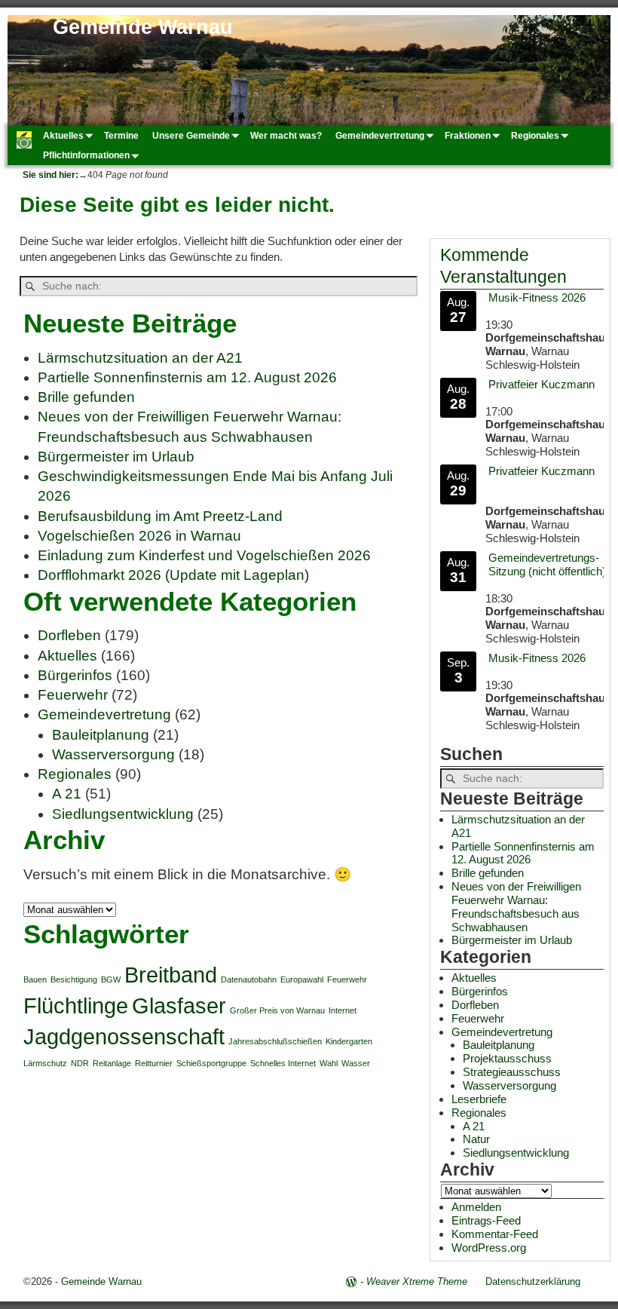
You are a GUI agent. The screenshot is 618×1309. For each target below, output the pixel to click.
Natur (476, 1139)
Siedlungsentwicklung (123, 814)
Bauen (35, 979)
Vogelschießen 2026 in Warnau (139, 536)
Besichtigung (73, 979)
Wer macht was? (286, 135)
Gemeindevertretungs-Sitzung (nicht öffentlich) (547, 564)
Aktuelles (63, 135)
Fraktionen (468, 135)
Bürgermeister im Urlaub (116, 456)
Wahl (329, 1063)
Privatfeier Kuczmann (541, 384)
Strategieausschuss (512, 1071)
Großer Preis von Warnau (277, 1010)
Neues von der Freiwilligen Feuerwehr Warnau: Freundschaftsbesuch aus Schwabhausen (516, 906)
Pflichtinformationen (86, 155)
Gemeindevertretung (379, 135)
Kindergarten (349, 1041)
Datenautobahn (249, 979)
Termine (121, 135)
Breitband (170, 974)
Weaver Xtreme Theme (416, 1281)
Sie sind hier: (50, 175)
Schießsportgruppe (211, 1063)
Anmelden (476, 1206)
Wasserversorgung (113, 754)
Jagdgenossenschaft (124, 1036)
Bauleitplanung (100, 735)
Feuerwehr (73, 695)
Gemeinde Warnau (143, 27)
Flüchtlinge (75, 1005)
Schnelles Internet (283, 1063)
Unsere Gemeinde (191, 135)
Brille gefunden (86, 397)
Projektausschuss (507, 1058)
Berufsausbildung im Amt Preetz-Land (160, 516)
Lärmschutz (45, 1063)
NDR (80, 1063)
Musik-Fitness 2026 (537, 297)
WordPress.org (488, 1247)
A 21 (66, 794)
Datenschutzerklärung (532, 1281)
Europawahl (301, 979)
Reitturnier (154, 1063)
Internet (342, 1010)
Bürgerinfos (75, 675)
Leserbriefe (478, 1099)
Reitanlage (112, 1063)
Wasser (355, 1063)
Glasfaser (179, 1005)
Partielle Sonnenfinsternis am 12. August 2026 (187, 377)
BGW (111, 979)
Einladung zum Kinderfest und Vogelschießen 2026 (204, 555)
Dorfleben (69, 635)
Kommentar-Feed (494, 1234)
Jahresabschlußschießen (275, 1041)
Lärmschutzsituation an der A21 (140, 358)
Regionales (535, 135)
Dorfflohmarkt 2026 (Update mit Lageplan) (173, 575)
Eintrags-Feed (486, 1220)
